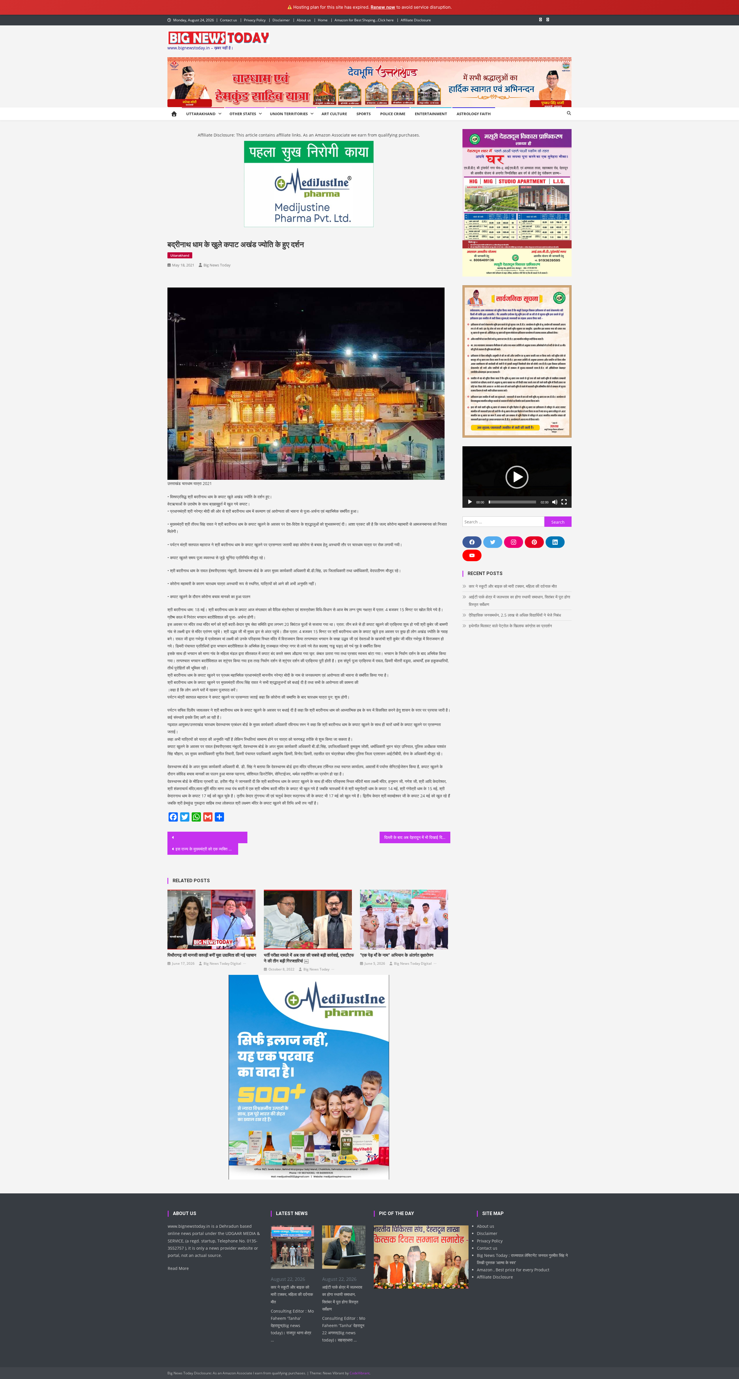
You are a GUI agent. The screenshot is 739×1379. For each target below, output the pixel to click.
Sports (364, 113)
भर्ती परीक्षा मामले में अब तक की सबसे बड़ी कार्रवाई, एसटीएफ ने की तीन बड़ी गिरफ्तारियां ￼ (309, 958)
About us (304, 20)
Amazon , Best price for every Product (513, 1269)
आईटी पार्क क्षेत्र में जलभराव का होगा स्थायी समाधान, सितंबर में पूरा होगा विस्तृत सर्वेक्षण (519, 600)
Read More (178, 1268)
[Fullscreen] (564, 502)
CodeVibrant (360, 1373)
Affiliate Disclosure (416, 20)
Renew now (383, 7)
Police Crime (392, 113)
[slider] (512, 502)
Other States (242, 113)
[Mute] (555, 502)
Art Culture (334, 113)
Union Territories (289, 113)
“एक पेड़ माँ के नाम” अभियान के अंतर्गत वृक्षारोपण (396, 955)
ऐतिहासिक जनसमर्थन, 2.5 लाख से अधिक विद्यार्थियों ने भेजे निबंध (515, 615)
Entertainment (431, 113)
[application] (517, 477)
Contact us (228, 20)
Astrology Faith (474, 113)
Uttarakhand (201, 113)
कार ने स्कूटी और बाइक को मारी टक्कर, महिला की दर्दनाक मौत (513, 586)
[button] (517, 477)
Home (323, 20)
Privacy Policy (255, 20)
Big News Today (217, 265)
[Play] (470, 502)
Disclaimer (281, 20)
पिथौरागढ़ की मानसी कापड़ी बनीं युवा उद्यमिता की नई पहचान (211, 955)
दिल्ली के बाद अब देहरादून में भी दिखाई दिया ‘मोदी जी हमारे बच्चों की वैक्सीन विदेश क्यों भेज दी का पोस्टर (417, 837)
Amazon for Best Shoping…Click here (364, 20)
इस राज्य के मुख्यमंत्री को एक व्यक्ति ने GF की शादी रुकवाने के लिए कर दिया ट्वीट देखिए (207, 849)
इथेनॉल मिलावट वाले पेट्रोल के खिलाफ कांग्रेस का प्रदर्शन (510, 625)
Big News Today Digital (222, 963)
